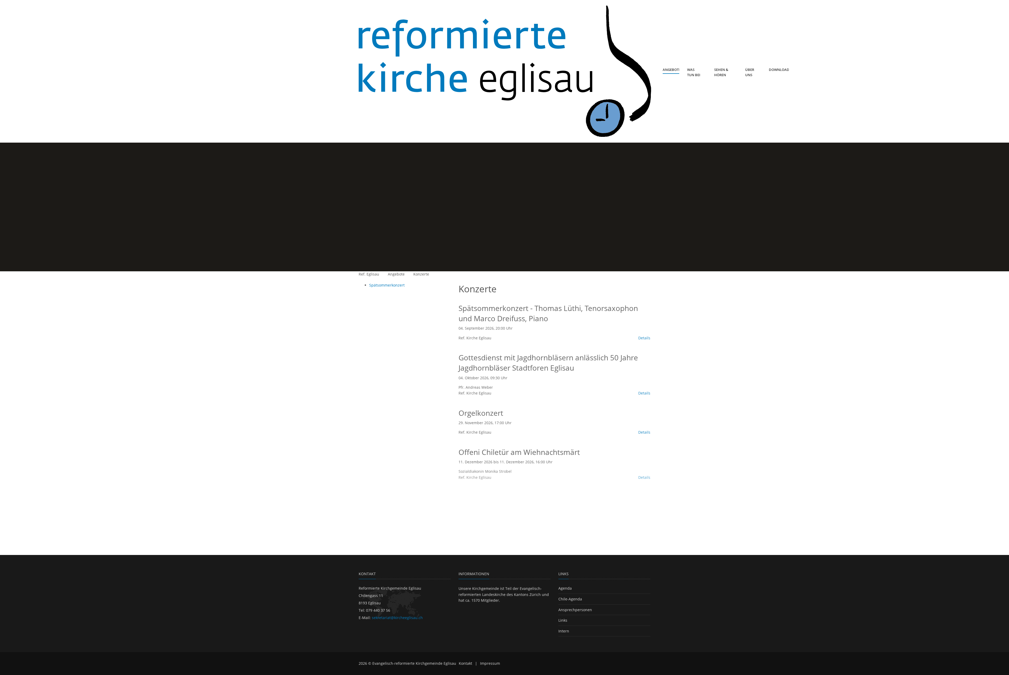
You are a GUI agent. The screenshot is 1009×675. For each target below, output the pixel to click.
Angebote (396, 274)
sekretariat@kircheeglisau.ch (397, 617)
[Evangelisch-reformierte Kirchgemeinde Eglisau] (505, 71)
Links (562, 620)
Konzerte (421, 274)
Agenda (565, 588)
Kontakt (465, 663)
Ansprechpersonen (575, 609)
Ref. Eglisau (369, 274)
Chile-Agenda (570, 598)
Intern (563, 631)
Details (644, 337)
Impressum (490, 663)
